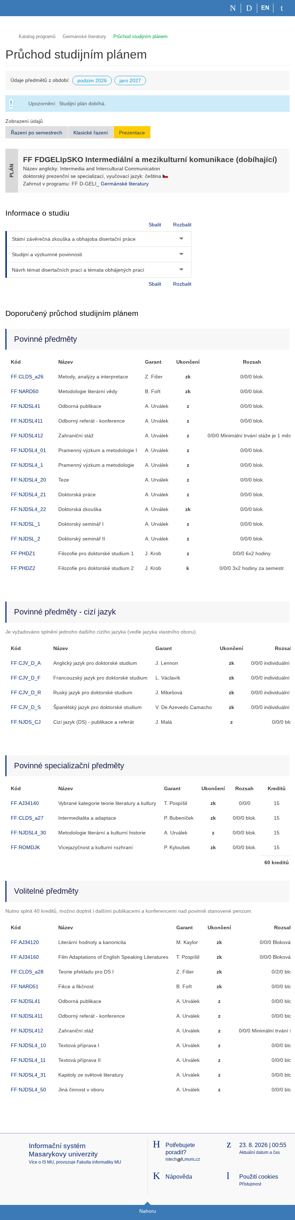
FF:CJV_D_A (26, 663)
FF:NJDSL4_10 (28, 1045)
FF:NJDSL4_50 (28, 1089)
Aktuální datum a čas (259, 1152)
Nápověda (178, 1177)
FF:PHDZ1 (23, 553)
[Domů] (233, 8)
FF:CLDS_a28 (27, 972)
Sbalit (155, 224)
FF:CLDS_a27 (27, 818)
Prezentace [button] (132, 132)
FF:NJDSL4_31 (28, 1075)
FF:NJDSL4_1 (27, 465)
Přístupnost (250, 1184)
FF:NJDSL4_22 (28, 509)
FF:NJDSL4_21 (28, 494)
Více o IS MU (41, 1162)
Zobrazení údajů (24, 121)
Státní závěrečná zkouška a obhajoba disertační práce (74, 239)
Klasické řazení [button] (90, 132)
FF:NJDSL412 (27, 435)
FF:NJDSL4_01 (28, 450)
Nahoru (147, 1211)
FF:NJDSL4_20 (28, 480)
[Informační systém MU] (8, 36)
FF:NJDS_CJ (26, 722)
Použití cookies (258, 1177)
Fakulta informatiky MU (99, 1162)
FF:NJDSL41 (25, 406)
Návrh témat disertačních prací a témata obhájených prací (78, 270)
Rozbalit (182, 224)
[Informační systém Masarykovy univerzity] (18, 8)
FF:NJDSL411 (27, 421)
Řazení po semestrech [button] (36, 132)
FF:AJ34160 (25, 957)
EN (265, 8)
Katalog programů (37, 36)
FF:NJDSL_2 (25, 539)
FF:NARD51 (24, 986)
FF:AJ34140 (25, 803)
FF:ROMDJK (25, 847)
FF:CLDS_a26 (27, 376)
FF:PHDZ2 (23, 568)
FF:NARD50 (24, 391)
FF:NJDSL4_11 (28, 1060)
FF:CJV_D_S (26, 707)
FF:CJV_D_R (26, 692)
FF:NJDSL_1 (25, 524)
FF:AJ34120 (25, 942)
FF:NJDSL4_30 (28, 832)
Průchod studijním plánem (140, 36)
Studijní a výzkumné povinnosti (47, 254)
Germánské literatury (84, 36)
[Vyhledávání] (249, 8)
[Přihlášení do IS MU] (281, 8)
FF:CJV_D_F (26, 678)
